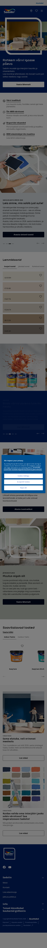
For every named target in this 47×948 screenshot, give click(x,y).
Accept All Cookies (23, 482)
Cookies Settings (23, 476)
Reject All (23, 488)
